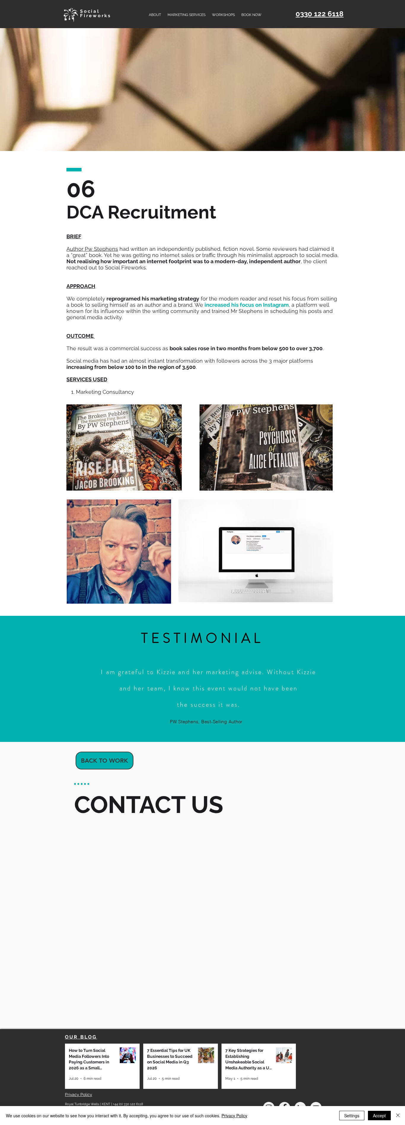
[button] (186, 14)
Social (90, 11)
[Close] (397, 1115)
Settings (351, 1115)
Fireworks (95, 15)
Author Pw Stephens (92, 249)
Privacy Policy (234, 1115)
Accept (379, 1115)
